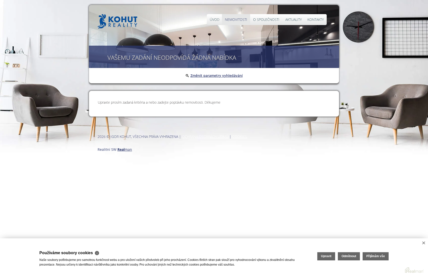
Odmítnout (349, 256)
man (124, 149)
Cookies (239, 136)
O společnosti (266, 19)
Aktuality (293, 19)
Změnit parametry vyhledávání (216, 75)
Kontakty (315, 19)
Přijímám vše (375, 256)
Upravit (326, 256)
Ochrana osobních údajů (205, 136)
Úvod (214, 19)
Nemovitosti (236, 19)
